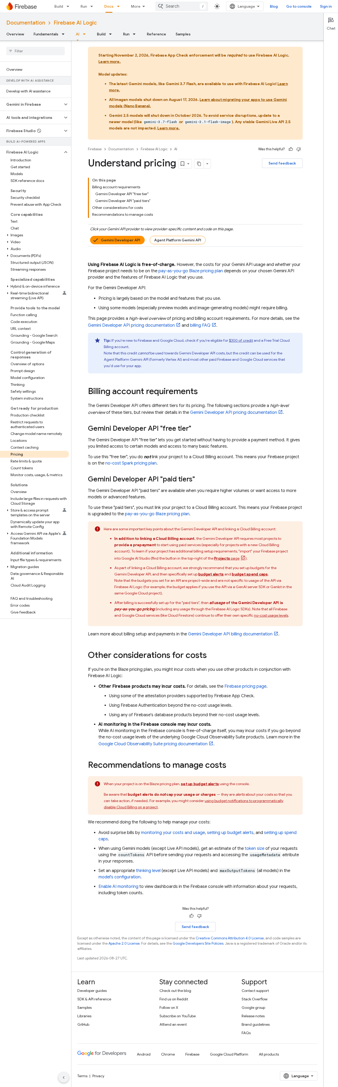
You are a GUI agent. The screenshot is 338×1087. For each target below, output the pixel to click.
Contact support (255, 990)
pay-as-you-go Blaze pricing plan (190, 271)
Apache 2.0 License (124, 943)
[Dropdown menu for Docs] (120, 6)
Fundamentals (46, 34)
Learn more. (109, 61)
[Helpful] (291, 149)
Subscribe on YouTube (177, 1016)
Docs (109, 6)
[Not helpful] (299, 149)
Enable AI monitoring (118, 886)
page (227, 558)
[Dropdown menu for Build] (69, 6)
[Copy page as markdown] (199, 163)
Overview (15, 34)
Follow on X (168, 1007)
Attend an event (173, 1024)
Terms (82, 1076)
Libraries (84, 1016)
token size (254, 848)
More (135, 6)
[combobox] (181, 6)
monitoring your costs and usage (173, 832)
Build (58, 6)
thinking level (148, 870)
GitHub (83, 1024)
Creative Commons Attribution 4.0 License (230, 938)
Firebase (95, 149)
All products (269, 1054)
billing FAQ (200, 325)
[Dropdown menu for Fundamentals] (64, 34)
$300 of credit (241, 340)
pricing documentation (131, 325)
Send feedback (282, 163)
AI (77, 34)
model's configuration (119, 877)
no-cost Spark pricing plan (131, 463)
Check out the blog (175, 990)
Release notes (253, 1016)
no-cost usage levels (271, 615)
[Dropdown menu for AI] (85, 34)
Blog (274, 6)
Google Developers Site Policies (198, 943)
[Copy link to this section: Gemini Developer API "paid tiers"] (200, 479)
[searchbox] (35, 51)
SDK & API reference (94, 999)
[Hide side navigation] (63, 1077)
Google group (253, 1007)
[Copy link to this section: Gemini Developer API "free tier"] (196, 429)
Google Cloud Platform (229, 1054)
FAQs (246, 1032)
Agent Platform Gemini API (177, 240)
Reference (156, 34)
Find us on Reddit (173, 999)
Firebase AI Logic (75, 23)
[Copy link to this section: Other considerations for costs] (212, 656)
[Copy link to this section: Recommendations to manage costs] (231, 765)
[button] (31, 104)
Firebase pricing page (245, 686)
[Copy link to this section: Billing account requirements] (203, 392)
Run (84, 6)
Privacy (98, 1076)
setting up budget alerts (230, 832)
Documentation (25, 23)
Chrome (168, 1054)
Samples (183, 34)
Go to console (299, 6)
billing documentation (230, 634)
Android (144, 1054)
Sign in (326, 6)
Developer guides (92, 990)
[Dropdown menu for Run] (93, 6)
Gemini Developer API (120, 240)
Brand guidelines (256, 1024)
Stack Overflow (254, 999)
